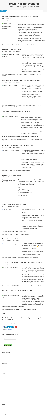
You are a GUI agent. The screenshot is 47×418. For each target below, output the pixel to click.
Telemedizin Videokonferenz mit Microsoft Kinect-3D (17, 111)
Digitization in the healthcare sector (12, 175)
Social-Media (35, 257)
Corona (27, 105)
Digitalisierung (23, 44)
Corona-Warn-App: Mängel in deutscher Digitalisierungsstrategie (21, 80)
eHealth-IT (17, 234)
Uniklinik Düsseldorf (26, 170)
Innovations (21, 200)
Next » (5, 313)
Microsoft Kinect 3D (38, 139)
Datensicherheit (18, 170)
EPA (13, 285)
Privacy (30, 257)
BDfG (16, 44)
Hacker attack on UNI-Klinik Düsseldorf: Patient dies (17, 145)
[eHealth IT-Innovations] (23, 4)
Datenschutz (8, 257)
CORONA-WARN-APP (33, 105)
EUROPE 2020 (38, 74)
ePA (27, 44)
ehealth (16, 200)
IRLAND (15, 106)
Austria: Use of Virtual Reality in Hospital (14, 204)
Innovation (24, 74)
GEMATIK (16, 285)
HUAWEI (20, 74)
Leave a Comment (16, 20)
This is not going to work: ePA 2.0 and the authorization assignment (22, 262)
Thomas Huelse (20, 139)
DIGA (19, 44)
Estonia (29, 309)
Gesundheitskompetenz (33, 44)
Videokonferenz (5, 140)
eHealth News (9, 44)
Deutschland (4, 106)
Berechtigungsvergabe (26, 285)
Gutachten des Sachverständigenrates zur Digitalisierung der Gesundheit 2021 (20, 17)
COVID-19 (40, 105)
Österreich (27, 234)
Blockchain (26, 309)
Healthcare (34, 309)
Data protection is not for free (10, 239)
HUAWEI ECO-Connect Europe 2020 (13, 49)
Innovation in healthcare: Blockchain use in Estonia (17, 290)
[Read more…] (35, 98)
